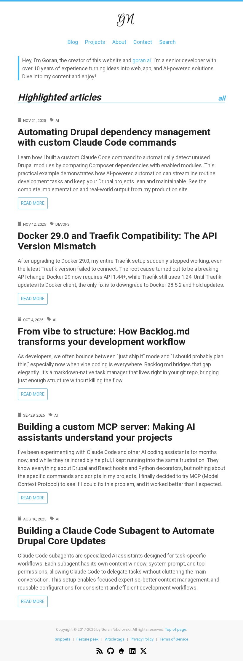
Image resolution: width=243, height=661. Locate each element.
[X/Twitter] (143, 652)
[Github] (110, 652)
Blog (73, 42)
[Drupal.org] (121, 652)
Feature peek (87, 639)
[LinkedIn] (132, 652)
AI (57, 120)
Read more (34, 204)
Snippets (62, 639)
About (119, 42)
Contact (142, 42)
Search (167, 42)
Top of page (175, 629)
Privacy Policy (142, 639)
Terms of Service (174, 639)
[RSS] (99, 652)
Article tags (114, 639)
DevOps (62, 224)
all (221, 98)
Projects (95, 42)
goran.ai (141, 60)
